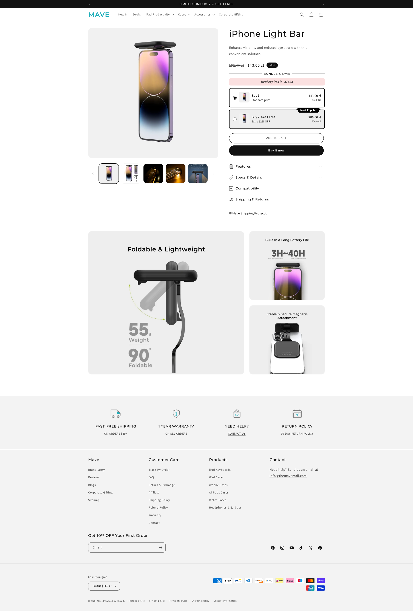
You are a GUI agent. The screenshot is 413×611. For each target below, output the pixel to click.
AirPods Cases (219, 492)
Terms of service (178, 600)
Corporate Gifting (100, 492)
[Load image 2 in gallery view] (131, 173)
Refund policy (137, 600)
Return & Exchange (162, 485)
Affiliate (154, 492)
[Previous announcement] (89, 4)
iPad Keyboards (220, 470)
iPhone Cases (218, 485)
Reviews (93, 477)
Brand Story (96, 470)
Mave (100, 601)
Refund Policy (158, 508)
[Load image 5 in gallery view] (198, 173)
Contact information (225, 600)
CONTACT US (237, 434)
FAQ (151, 477)
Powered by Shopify (114, 601)
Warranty (155, 515)
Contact (154, 523)
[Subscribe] (160, 547)
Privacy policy (157, 600)
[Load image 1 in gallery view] (109, 173)
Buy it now (276, 150)
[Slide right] (213, 173)
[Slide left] (93, 173)
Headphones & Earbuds (225, 508)
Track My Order (159, 470)
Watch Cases (218, 500)
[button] (159, 14)
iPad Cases (216, 477)
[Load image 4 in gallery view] (175, 173)
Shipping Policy (159, 500)
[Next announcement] (323, 4)
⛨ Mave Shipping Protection (249, 213)
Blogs (92, 485)
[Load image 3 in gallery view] (153, 173)
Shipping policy (201, 600)
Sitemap (94, 500)
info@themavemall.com (288, 476)
